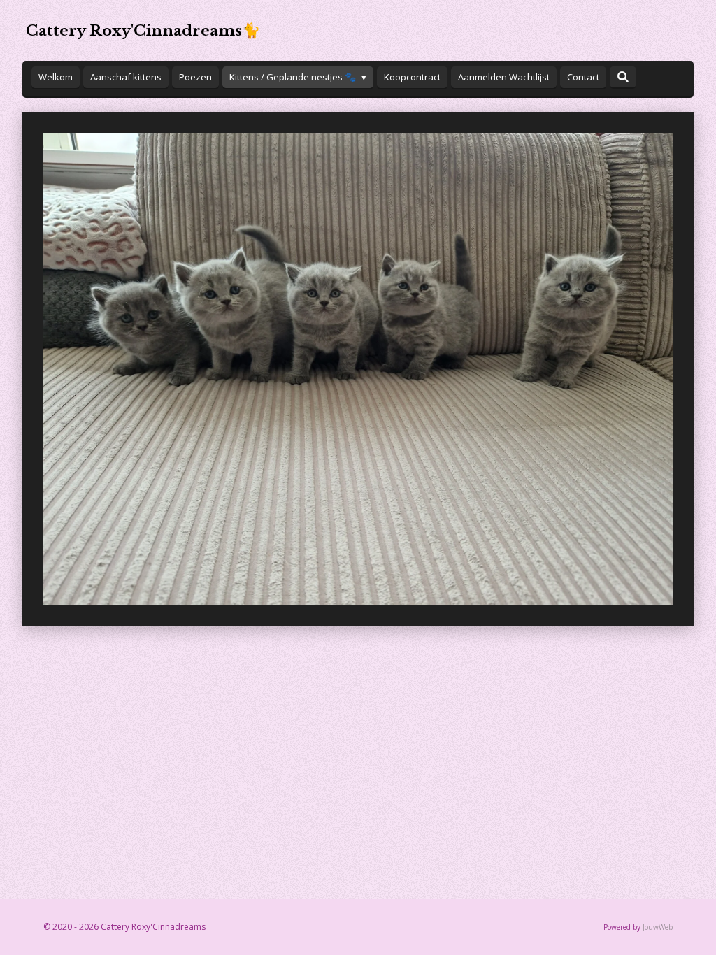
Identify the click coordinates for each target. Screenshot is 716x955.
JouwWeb (658, 927)
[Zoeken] (623, 76)
